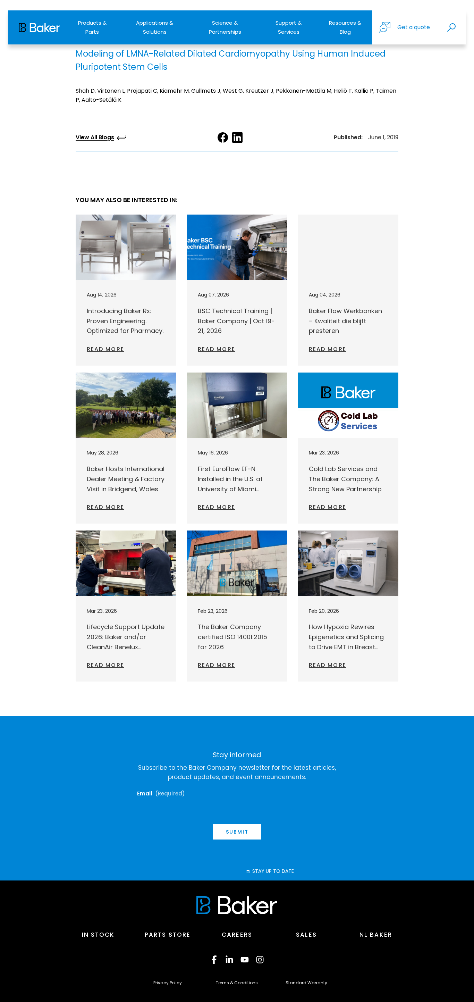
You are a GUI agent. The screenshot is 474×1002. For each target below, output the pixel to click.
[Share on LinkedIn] (237, 137)
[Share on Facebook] (223, 137)
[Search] (451, 27)
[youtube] (244, 959)
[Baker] (236, 905)
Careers (237, 934)
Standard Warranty (306, 983)
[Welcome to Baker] (39, 27)
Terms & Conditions (237, 983)
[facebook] (214, 959)
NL (375, 934)
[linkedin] (229, 959)
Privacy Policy (167, 983)
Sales (306, 934)
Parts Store (168, 934)
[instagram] (260, 959)
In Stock (98, 934)
